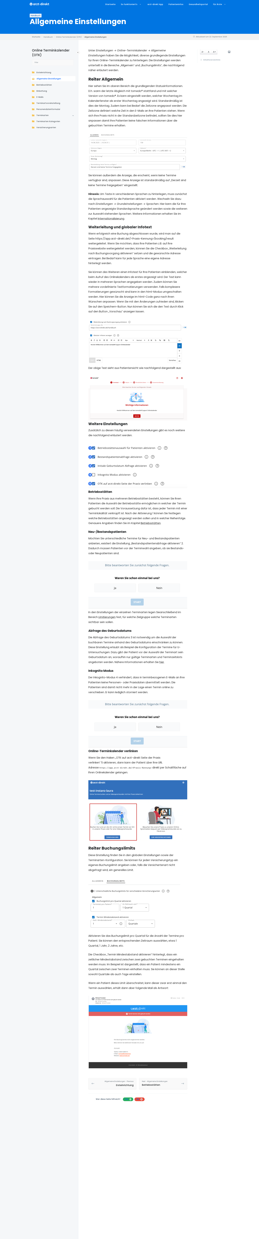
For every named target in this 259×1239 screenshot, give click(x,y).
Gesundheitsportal (198, 4)
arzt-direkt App (155, 4)
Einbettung (41, 91)
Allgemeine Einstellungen (49, 78)
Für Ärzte (217, 4)
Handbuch (35, 15)
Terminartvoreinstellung (48, 103)
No (139, 1099)
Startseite (110, 4)
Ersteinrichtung (43, 72)
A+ (214, 51)
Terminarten (42, 115)
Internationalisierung (111, 218)
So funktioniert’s (129, 4)
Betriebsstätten (44, 85)
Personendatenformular (48, 109)
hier (161, 662)
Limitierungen (107, 617)
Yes (128, 1099)
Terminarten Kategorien (48, 121)
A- (203, 51)
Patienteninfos (175, 4)
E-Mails (39, 97)
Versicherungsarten (46, 127)
